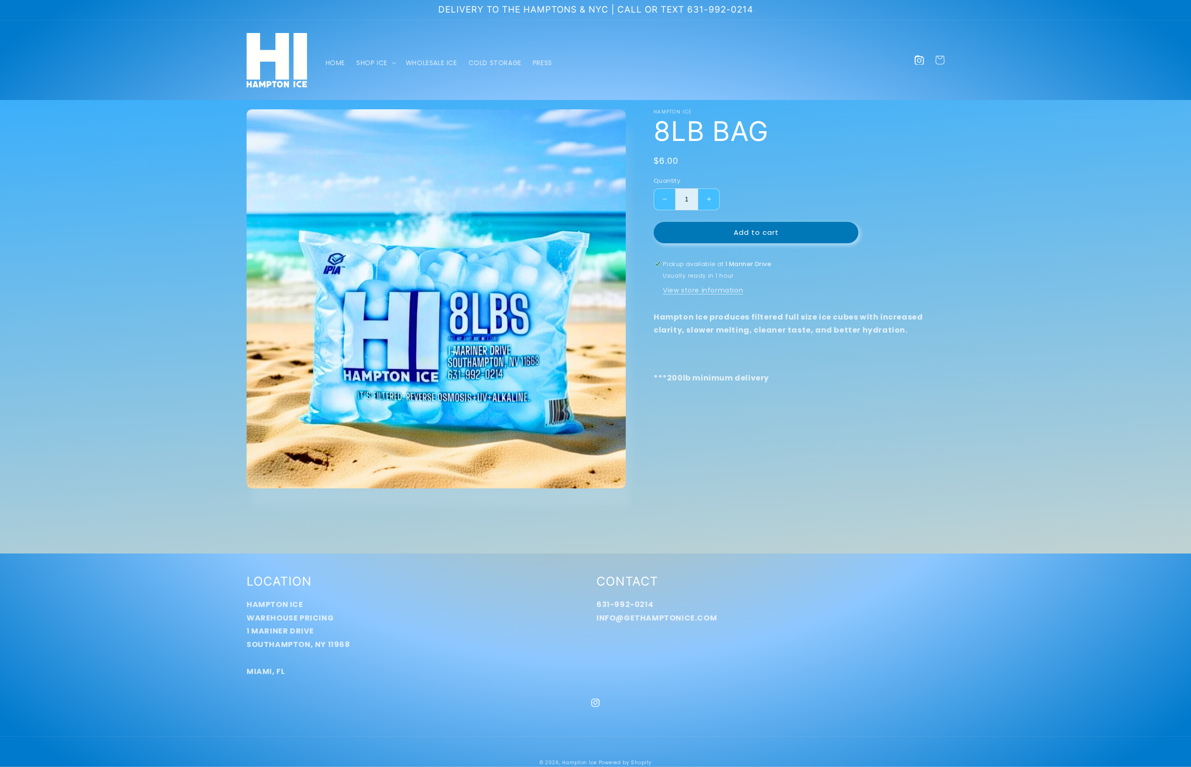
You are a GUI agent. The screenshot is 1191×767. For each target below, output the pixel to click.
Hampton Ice (579, 762)
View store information (703, 290)
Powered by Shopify (625, 762)
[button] (375, 63)
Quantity (667, 180)
